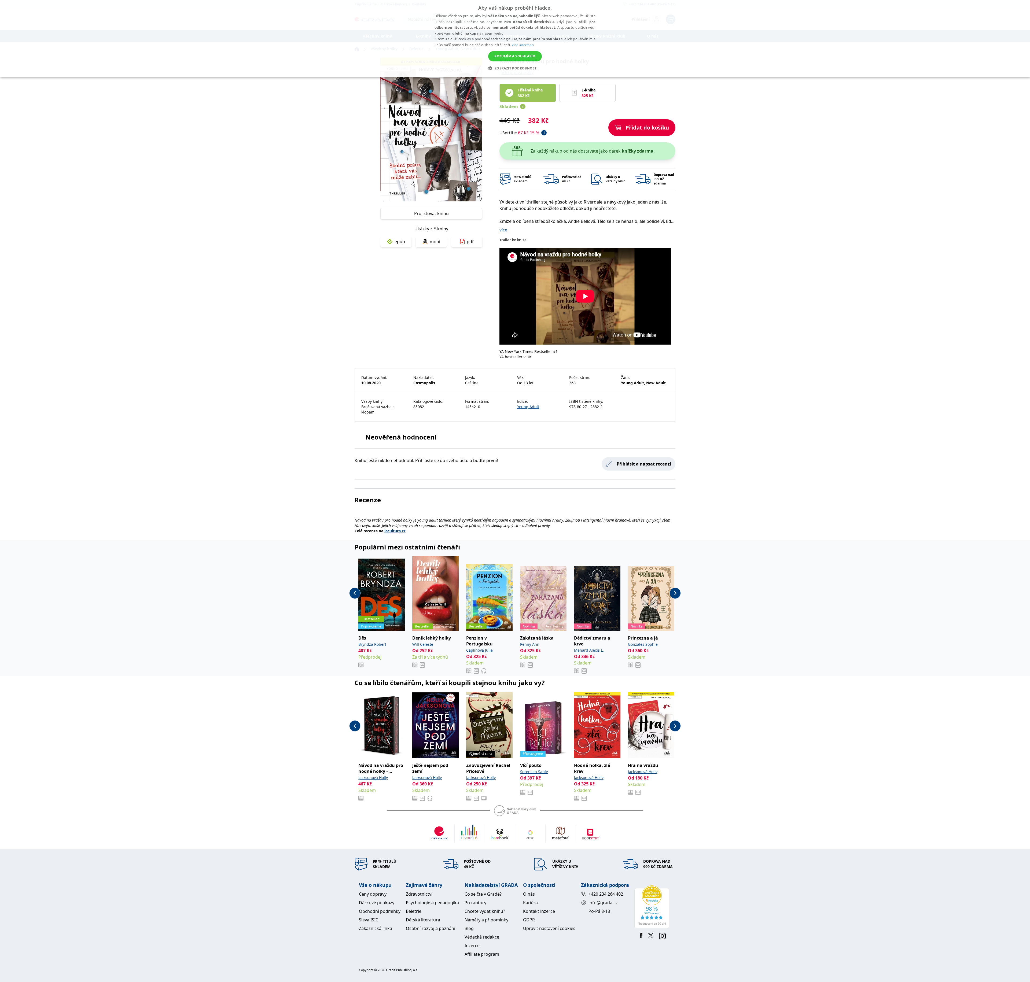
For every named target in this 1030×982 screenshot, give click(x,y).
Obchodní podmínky (379, 911)
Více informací (523, 45)
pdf (470, 242)
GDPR (529, 920)
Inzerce (472, 945)
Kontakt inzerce (539, 911)
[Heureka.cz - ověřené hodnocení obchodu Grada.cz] (652, 906)
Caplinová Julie (479, 650)
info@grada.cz (603, 903)
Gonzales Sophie (643, 644)
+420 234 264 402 (605, 894)
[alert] (515, 38)
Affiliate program (482, 954)
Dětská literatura (423, 920)
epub (400, 242)
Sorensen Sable (534, 771)
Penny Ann (529, 644)
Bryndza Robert (372, 644)
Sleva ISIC (368, 920)
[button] (515, 68)
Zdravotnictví (419, 894)
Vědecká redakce (482, 937)
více (503, 230)
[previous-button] (354, 593)
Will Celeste (422, 644)
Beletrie (413, 911)
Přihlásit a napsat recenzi (644, 464)
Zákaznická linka (375, 928)
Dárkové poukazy (376, 903)
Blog (469, 928)
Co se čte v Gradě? (483, 894)
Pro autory (475, 903)
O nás (529, 894)
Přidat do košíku (647, 127)
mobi (435, 242)
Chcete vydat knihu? (485, 911)
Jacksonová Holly (373, 777)
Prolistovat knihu (431, 213)
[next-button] (675, 593)
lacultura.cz (395, 530)
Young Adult (528, 406)
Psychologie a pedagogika (432, 903)
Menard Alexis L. (589, 650)
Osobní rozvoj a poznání (430, 928)
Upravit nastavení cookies (549, 928)
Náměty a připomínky (486, 920)
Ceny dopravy (373, 894)
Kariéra (530, 903)
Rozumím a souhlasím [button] (515, 56)
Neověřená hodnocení (400, 437)
